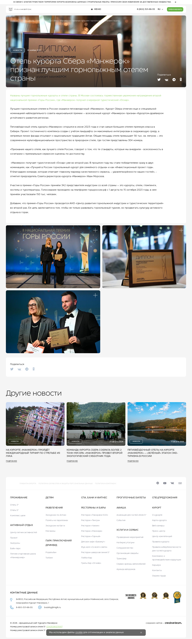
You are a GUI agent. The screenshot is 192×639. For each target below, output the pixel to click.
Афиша (121, 508)
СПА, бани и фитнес (94, 498)
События (121, 520)
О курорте (157, 515)
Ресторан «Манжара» (91, 531)
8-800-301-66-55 (24, 607)
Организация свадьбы (127, 553)
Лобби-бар (86, 558)
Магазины (50, 531)
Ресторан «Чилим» (90, 526)
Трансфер (122, 559)
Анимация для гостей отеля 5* (131, 515)
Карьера (156, 565)
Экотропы (15, 543)
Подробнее (11, 461)
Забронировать (175, 9)
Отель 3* (14, 505)
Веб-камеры (158, 526)
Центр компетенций (162, 536)
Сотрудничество (125, 548)
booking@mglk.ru (52, 607)
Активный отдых (21, 525)
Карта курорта (159, 520)
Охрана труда (159, 576)
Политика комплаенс (106, 483)
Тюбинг (49, 558)
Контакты (157, 570)
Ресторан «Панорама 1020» (94, 515)
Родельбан (51, 552)
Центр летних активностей (23, 532)
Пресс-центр (158, 531)
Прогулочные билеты (131, 498)
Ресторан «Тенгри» (90, 520)
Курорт (156, 508)
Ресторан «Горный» (90, 536)
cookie (79, 632)
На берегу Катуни (125, 542)
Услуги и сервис (127, 530)
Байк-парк (15, 548)
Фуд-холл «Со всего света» (94, 547)
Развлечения (54, 508)
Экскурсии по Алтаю (56, 515)
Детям (50, 498)
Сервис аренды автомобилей (131, 564)
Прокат (13, 538)
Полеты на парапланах (57, 520)
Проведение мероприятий (130, 537)
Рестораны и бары (93, 508)
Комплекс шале (17, 515)
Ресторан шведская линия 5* (95, 552)
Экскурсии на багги (55, 526)
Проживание (18, 498)
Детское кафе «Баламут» (93, 542)
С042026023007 (54, 627)
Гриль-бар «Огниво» (91, 563)
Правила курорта (28, 483)
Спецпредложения (164, 498)
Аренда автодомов (126, 569)
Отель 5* (14, 510)
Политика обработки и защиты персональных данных (65, 483)
